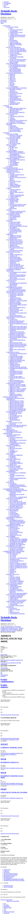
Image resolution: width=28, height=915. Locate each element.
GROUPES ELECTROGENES (17, 547)
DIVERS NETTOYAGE (16, 535)
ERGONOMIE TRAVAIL (16, 415)
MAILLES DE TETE (15, 215)
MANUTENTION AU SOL (13, 252)
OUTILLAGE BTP (14, 52)
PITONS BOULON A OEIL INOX (18, 326)
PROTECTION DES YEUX (16, 403)
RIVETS (12, 575)
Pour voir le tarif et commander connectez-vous (12, 660)
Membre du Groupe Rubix (13, 901)
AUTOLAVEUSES (14, 531)
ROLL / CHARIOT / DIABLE (17, 268)
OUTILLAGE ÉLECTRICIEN (17, 48)
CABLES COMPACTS (15, 196)
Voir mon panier (15, 714)
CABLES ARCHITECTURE (14, 383)
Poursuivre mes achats (6, 714)
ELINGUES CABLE (15, 223)
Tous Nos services (7, 6)
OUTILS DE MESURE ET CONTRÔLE (17, 88)
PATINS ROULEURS (15, 257)
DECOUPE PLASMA (15, 143)
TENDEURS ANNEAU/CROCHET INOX (17, 331)
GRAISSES (12, 439)
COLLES (12, 449)
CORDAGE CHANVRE (16, 359)
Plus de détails (4, 654)
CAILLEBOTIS (13, 604)
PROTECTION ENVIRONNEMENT (15, 419)
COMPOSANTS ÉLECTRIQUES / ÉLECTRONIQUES (18, 487)
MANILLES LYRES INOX (16, 322)
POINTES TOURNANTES (16, 128)
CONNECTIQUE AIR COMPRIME (18, 539)
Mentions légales (7, 907)
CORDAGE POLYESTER (16, 356)
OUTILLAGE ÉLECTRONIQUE (18, 50)
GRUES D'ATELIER (15, 264)
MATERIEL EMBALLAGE (16, 506)
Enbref (1, 673)
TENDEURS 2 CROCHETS (17, 294)
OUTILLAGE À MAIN (12, 27)
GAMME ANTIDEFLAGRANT (18, 35)
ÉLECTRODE (13, 150)
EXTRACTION (13, 33)
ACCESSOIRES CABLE (13, 199)
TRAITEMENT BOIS (15, 462)
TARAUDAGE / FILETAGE (17, 116)
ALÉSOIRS (12, 119)
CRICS (11, 253)
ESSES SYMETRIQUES (16, 315)
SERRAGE (12, 74)
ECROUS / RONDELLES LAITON (18, 566)
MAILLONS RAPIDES (15, 303)
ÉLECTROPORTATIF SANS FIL (18, 65)
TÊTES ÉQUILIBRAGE (16, 288)
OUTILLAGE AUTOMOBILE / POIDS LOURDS (17, 61)
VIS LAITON (13, 555)
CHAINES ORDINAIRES (16, 212)
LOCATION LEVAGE (12, 170)
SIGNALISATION (14, 417)
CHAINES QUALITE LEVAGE (18, 211)
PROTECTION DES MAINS (17, 405)
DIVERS (12, 85)
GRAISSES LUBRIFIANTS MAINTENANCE (14, 435)
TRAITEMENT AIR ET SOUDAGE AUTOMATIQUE (17, 156)
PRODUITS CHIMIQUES (13, 158)
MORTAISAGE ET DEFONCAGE (18, 120)
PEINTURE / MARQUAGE (13, 459)
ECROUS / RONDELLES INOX (18, 565)
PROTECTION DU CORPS (16, 401)
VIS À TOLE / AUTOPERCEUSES (18, 558)
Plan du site (6, 913)
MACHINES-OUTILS (12, 430)
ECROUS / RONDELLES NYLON (18, 567)
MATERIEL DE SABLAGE (16, 543)
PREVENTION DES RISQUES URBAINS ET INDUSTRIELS (17, 522)
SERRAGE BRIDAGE (15, 43)
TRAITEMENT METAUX (16, 463)
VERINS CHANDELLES (16, 254)
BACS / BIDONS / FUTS (16, 501)
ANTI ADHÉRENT (14, 162)
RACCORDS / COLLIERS (16, 468)
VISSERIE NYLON (14, 559)
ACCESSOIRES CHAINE (13, 214)
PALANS (12, 173)
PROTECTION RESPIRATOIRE (18, 409)
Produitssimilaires (4, 686)
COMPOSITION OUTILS (16, 32)
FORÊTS (12, 115)
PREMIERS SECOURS (15, 413)
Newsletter (6, 905)
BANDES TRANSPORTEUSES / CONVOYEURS (18, 479)
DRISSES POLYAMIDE (16, 361)
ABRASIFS (9, 107)
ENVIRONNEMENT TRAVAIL (15, 411)
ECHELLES (13, 512)
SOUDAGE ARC (14, 139)
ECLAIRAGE (13, 483)
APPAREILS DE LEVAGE (13, 172)
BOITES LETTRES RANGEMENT (18, 593)
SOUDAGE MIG (14, 140)
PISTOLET (12, 84)
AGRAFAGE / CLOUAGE (16, 582)
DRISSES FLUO (14, 363)
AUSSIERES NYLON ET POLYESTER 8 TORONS (16, 371)
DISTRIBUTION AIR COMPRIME (18, 540)
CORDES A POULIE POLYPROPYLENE (15, 365)
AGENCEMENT (14, 598)
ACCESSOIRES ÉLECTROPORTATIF (15, 68)
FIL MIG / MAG (14, 147)
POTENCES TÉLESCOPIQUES (18, 275)
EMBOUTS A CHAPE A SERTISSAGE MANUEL (16, 395)
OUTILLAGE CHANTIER (16, 548)
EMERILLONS (13, 245)
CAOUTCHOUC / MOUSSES (17, 613)
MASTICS (12, 447)
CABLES (9, 188)
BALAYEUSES (13, 529)
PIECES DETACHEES (15, 131)
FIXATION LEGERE (15, 578)
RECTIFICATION (14, 111)
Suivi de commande (8, 887)
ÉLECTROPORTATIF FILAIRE (18, 66)
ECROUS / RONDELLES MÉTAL (18, 563)
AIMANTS (12, 182)
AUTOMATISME (14, 588)
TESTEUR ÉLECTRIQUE (16, 100)
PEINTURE (12, 460)
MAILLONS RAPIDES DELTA (17, 307)
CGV (5, 909)
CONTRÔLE (13, 161)
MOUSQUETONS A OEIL (16, 310)
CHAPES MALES (14, 311)
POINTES (12, 570)
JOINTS (12, 481)
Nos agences (9, 899)
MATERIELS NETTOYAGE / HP (15, 525)
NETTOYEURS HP (14, 528)
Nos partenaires (7, 3)
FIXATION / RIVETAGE (13, 574)
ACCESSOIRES (14, 86)
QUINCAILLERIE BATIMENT (14, 583)
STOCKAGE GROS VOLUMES (18, 502)
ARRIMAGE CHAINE (15, 237)
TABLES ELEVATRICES (16, 260)
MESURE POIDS (14, 104)
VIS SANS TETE (14, 562)
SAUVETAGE (13, 414)
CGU (5, 910)
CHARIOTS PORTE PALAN (17, 174)
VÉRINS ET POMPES (15, 185)
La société (6, 4)
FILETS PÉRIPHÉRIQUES (16, 380)
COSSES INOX (13, 319)
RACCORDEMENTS (15, 216)
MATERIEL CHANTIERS (16, 550)
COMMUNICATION (15, 102)
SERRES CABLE (14, 201)
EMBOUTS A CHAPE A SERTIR (18, 388)
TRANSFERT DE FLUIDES (14, 466)
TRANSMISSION (11, 471)
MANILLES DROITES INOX (17, 321)
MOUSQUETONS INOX (16, 342)
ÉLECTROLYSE (14, 165)
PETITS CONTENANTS (16, 508)
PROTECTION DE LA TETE (17, 402)
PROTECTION (13, 233)
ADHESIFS (12, 452)
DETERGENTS (13, 533)
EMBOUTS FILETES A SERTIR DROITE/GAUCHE (18, 386)
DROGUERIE (10, 453)
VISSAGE (12, 46)
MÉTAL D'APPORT (12, 144)
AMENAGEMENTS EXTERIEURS (16, 601)
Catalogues (6, 1)
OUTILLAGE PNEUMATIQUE (14, 73)
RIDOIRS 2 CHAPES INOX (17, 334)
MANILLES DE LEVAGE (16, 242)
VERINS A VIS (13, 256)
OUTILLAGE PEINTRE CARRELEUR (16, 54)
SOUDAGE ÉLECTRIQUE (13, 138)
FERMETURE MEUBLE (16, 597)
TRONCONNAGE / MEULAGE (18, 108)
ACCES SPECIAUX (15, 516)
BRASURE (12, 146)
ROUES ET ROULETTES (16, 266)
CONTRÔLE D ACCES (16, 589)
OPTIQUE (12, 101)
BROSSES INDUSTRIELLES (17, 112)
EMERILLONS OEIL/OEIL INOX (18, 345)
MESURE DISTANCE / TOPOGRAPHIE (15, 96)
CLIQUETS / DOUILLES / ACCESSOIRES (16, 30)
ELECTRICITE (10, 482)
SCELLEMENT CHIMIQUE (17, 581)
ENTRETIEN (13, 457)
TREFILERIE (13, 571)
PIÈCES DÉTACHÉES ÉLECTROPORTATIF (15, 71)
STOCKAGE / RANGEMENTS (14, 498)
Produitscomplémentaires (7, 680)
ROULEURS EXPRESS (16, 258)
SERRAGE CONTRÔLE (16, 44)
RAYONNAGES (14, 499)
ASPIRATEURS (14, 527)
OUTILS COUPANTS (12, 113)
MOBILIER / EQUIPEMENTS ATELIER (17, 490)
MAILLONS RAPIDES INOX (17, 336)
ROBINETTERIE (14, 470)
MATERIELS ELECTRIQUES (17, 485)
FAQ (5, 903)
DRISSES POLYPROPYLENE (17, 360)
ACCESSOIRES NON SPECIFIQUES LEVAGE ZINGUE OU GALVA (16, 292)
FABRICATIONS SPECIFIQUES (15, 169)
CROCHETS (13, 218)
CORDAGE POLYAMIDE (16, 357)
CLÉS (11, 28)
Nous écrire (3, 899)
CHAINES (9, 210)
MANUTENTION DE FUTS (17, 265)
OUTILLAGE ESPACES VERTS (18, 59)
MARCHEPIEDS (14, 510)
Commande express (8, 885)
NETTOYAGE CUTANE (16, 422)
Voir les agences (4, 668)
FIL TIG (12, 149)
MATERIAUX (10, 607)
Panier (2, 23)
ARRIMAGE (10, 234)
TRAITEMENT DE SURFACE (17, 159)
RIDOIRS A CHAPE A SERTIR (17, 384)
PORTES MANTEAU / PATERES (18, 600)
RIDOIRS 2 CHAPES (15, 302)
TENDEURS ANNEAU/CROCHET (15, 297)
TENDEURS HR (14, 200)
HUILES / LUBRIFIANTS (16, 437)
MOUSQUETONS (14, 308)
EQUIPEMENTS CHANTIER (14, 546)
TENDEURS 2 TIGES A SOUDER (18, 300)
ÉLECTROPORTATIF (12, 63)
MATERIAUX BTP (14, 612)
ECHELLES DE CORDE (16, 376)
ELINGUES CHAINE (15, 222)
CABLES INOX (14, 197)
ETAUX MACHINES (15, 130)
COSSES (12, 203)
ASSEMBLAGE (14, 451)
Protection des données (9, 911)
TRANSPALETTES (14, 261)
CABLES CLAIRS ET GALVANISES (15, 190)
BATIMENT (13, 456)
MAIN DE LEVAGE (15, 246)
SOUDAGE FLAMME (12, 134)
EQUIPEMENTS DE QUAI (16, 520)
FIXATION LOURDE (15, 579)
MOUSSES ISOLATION (16, 448)
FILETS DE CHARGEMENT (17, 382)
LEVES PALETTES (12, 280)
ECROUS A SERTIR (15, 577)
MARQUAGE (13, 94)
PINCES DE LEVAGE (15, 181)
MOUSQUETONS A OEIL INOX (18, 344)
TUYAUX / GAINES (15, 467)
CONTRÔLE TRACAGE (16, 93)
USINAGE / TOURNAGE (16, 121)
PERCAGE (12, 75)
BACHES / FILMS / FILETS (17, 605)
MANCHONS (13, 208)
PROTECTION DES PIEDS (16, 406)
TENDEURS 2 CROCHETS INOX (18, 327)
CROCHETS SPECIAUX (16, 243)
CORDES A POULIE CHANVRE (18, 367)
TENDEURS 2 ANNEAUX (16, 295)
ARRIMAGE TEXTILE (15, 235)
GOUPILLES (13, 569)
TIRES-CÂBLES (14, 184)
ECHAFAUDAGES (14, 514)
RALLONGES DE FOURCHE (17, 279)
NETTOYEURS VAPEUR (16, 532)
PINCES (12, 39)
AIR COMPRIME (11, 536)
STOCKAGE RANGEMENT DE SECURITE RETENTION (18, 504)
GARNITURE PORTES (15, 586)
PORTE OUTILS (14, 127)
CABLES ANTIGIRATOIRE (17, 195)
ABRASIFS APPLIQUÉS (16, 109)
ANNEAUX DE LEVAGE (16, 241)
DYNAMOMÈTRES (15, 187)
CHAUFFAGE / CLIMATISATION (18, 497)
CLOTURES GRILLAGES (16, 602)
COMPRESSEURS (14, 537)
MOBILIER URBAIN (15, 524)
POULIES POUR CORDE (16, 250)
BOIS (11, 611)
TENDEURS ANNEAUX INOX (18, 329)
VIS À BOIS (13, 556)
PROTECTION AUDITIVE (16, 407)
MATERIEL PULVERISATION (17, 544)
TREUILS (12, 180)
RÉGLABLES (13, 285)
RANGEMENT (13, 40)
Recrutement (7, 906)
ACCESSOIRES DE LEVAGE (14, 239)
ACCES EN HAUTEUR (13, 509)
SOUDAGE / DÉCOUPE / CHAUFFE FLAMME (16, 136)
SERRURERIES (14, 585)
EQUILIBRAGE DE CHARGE (14, 287)
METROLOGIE (13, 92)
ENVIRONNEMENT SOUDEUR (15, 151)
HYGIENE (9, 421)
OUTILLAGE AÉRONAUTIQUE (18, 51)
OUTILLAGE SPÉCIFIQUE (14, 47)
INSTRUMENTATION (15, 98)
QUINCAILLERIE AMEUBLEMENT (16, 594)
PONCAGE (12, 79)
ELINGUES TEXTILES (16, 224)
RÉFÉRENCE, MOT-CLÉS (7, 17)
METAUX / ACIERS (15, 609)
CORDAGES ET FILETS (13, 352)
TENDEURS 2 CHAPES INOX (17, 333)
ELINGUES (10, 220)
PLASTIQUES (13, 608)
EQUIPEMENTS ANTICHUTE (17, 410)
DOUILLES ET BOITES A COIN (18, 204)
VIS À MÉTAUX (14, 554)
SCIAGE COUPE (14, 42)
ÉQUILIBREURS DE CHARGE (18, 289)
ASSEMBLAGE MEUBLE (16, 596)
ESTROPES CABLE (15, 229)
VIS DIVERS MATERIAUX (17, 560)
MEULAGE (13, 78)
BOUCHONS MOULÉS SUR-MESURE (17, 425)
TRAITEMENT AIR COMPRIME (18, 541)
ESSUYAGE (13, 424)
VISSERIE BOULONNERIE (14, 552)
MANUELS (12, 281)
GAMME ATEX (14, 176)
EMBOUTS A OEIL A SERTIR (17, 390)
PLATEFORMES (14, 513)
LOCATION (10, 166)
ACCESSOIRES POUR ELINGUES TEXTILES (16, 231)
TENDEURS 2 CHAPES (16, 299)
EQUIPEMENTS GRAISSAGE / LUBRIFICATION (18, 443)
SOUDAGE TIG (14, 142)
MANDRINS (13, 126)
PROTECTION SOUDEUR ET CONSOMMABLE (17, 153)
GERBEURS (13, 262)
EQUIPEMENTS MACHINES (14, 432)
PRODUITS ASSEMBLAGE (14, 445)
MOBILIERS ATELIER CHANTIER (15, 492)
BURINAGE (13, 81)
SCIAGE (12, 82)
